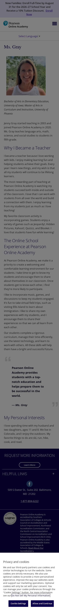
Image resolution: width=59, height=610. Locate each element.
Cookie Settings (18, 603)
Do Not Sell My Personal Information (31, 595)
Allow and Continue (42, 603)
